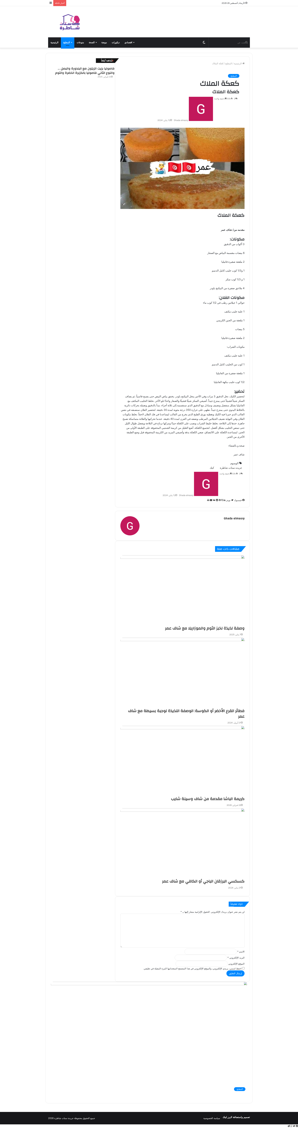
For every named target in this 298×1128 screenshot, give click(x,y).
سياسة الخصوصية (211, 1118)
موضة (104, 42)
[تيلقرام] (288, 1126)
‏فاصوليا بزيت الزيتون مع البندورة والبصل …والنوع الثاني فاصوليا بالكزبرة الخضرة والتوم (85, 71)
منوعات (80, 42)
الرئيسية (54, 42)
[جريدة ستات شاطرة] (69, 21)
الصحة (92, 42)
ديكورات (116, 42)
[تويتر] (293, 1126)
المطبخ (66, 42)
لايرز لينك (228, 1117)
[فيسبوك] (296, 1126)
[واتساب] (291, 1126)
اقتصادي (128, 42)
